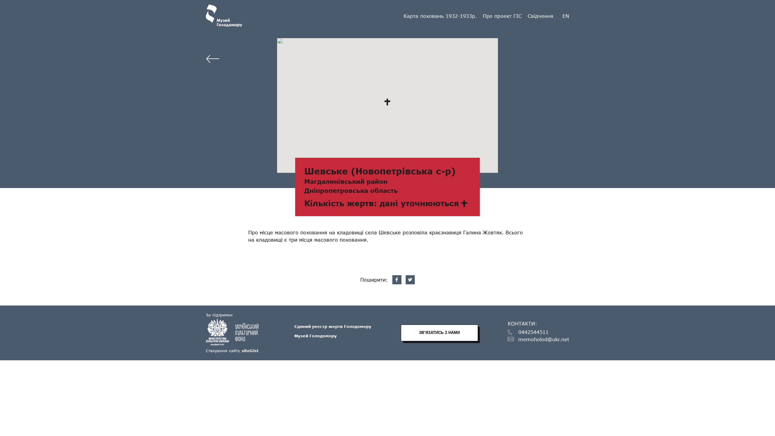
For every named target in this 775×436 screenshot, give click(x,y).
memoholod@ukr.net (543, 339)
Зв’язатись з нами (439, 332)
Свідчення (540, 16)
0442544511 (533, 332)
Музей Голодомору (315, 335)
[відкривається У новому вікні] (235, 332)
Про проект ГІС (502, 16)
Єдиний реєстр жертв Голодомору (332, 326)
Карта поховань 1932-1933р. (440, 16)
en (565, 16)
